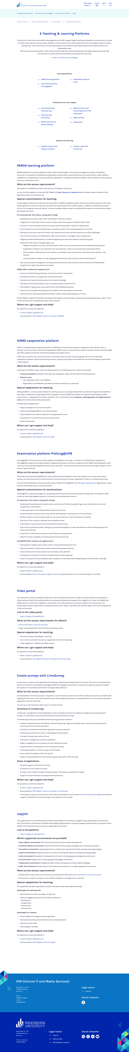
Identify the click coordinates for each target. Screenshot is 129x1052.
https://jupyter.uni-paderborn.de (32, 834)
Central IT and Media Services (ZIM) (35, 5)
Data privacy (57, 1039)
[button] (88, 4)
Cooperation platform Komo (81, 80)
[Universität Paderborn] (64, 1022)
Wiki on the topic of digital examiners (47, 574)
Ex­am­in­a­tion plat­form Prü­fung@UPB (44, 13)
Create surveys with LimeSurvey (80, 147)
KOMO (19, 347)
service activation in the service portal (87, 875)
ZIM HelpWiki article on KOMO (44, 437)
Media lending (78, 118)
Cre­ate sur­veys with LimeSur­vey (62, 13)
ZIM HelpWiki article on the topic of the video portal (52, 659)
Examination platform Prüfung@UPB (49, 85)
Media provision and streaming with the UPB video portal (82, 110)
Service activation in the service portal (33, 625)
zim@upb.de (20, 1002)
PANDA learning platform (50, 79)
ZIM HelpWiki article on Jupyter (44, 942)
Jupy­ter (74, 13)
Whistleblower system (61, 1042)
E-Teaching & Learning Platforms (25, 13)
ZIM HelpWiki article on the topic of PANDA (48, 316)
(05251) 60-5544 (21, 998)
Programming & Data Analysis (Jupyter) (49, 147)
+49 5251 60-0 (21, 1042)
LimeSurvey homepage (92, 795)
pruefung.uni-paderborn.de (86, 483)
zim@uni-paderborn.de (34, 313)
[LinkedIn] (93, 1036)
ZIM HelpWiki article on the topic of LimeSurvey (50, 791)
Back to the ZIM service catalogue (64, 58)
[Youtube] (97, 1036)
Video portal (77, 122)
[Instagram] (83, 1036)
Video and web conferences (46, 116)
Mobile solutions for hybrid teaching (48, 123)
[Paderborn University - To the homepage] (19, 4)
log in (25, 705)
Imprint (88, 991)
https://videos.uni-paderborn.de (32, 616)
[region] (63, 13)
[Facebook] (83, 1002)
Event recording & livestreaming (48, 109)
